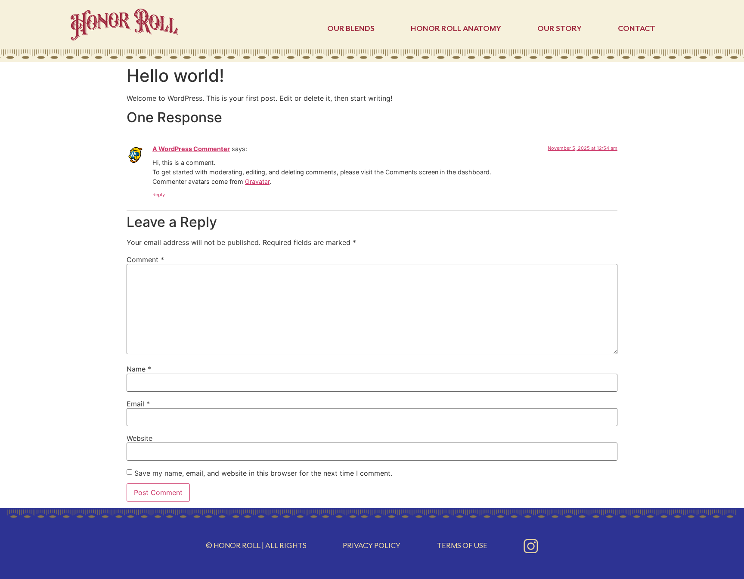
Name (139, 368)
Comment (145, 259)
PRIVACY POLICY (371, 545)
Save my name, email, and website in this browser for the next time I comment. (263, 473)
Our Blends (351, 28)
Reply (158, 195)
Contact (636, 28)
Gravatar (257, 181)
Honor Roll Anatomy (456, 28)
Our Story (559, 28)
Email (138, 403)
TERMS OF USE (462, 545)
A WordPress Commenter (191, 148)
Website (139, 438)
